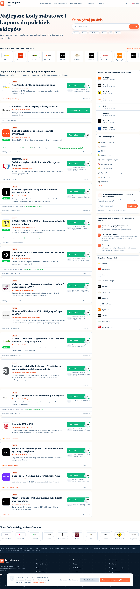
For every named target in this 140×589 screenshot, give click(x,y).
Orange (76, 33)
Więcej (101, 3)
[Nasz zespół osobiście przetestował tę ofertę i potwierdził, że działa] (34, 148)
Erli (111, 33)
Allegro (118, 33)
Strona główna (45, 3)
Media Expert (94, 33)
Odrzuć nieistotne (89, 580)
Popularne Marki (76, 3)
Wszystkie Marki (59, 3)
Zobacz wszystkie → (133, 48)
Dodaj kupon (77, 568)
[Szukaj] (127, 3)
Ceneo (104, 33)
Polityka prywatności (116, 568)
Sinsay (84, 33)
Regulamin (112, 564)
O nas (75, 564)
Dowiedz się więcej (39, 582)
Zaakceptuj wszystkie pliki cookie (115, 580)
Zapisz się (132, 206)
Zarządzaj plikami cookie (69, 580)
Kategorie (90, 3)
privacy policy (122, 210)
